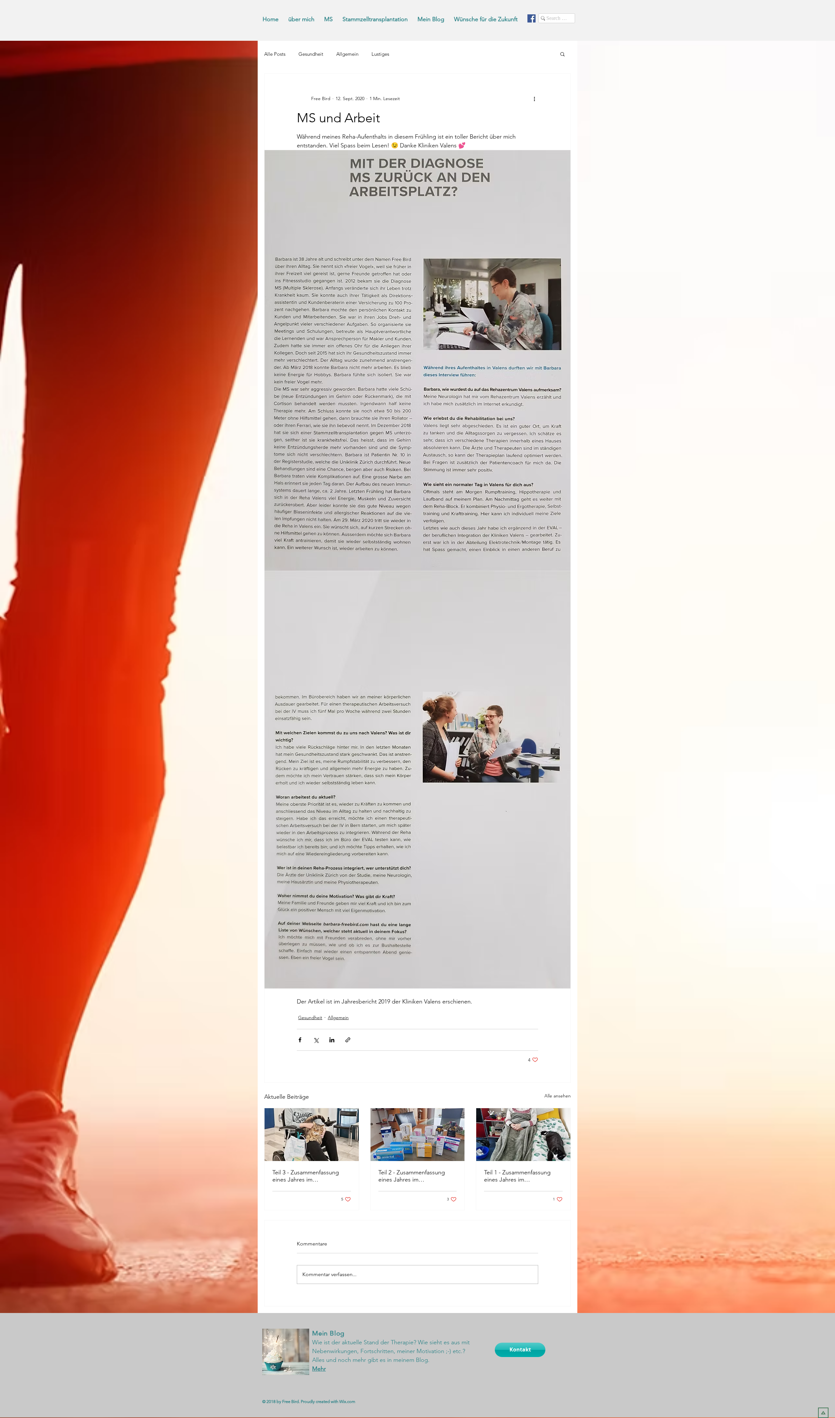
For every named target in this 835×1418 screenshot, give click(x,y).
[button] (562, 53)
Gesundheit (310, 54)
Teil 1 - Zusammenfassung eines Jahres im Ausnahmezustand (517, 1176)
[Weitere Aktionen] (534, 98)
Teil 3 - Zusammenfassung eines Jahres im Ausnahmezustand (305, 1176)
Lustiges (380, 54)
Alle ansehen (557, 1096)
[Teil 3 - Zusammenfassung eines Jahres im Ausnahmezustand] (312, 1134)
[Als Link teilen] (348, 1040)
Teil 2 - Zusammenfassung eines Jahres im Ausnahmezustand (411, 1176)
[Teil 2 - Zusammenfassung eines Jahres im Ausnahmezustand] (418, 1134)
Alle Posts (274, 54)
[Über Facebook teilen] (300, 1040)
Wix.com (347, 1401)
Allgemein (347, 54)
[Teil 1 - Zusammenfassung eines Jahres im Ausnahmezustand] (523, 1134)
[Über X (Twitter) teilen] (316, 1040)
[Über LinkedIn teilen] (332, 1040)
